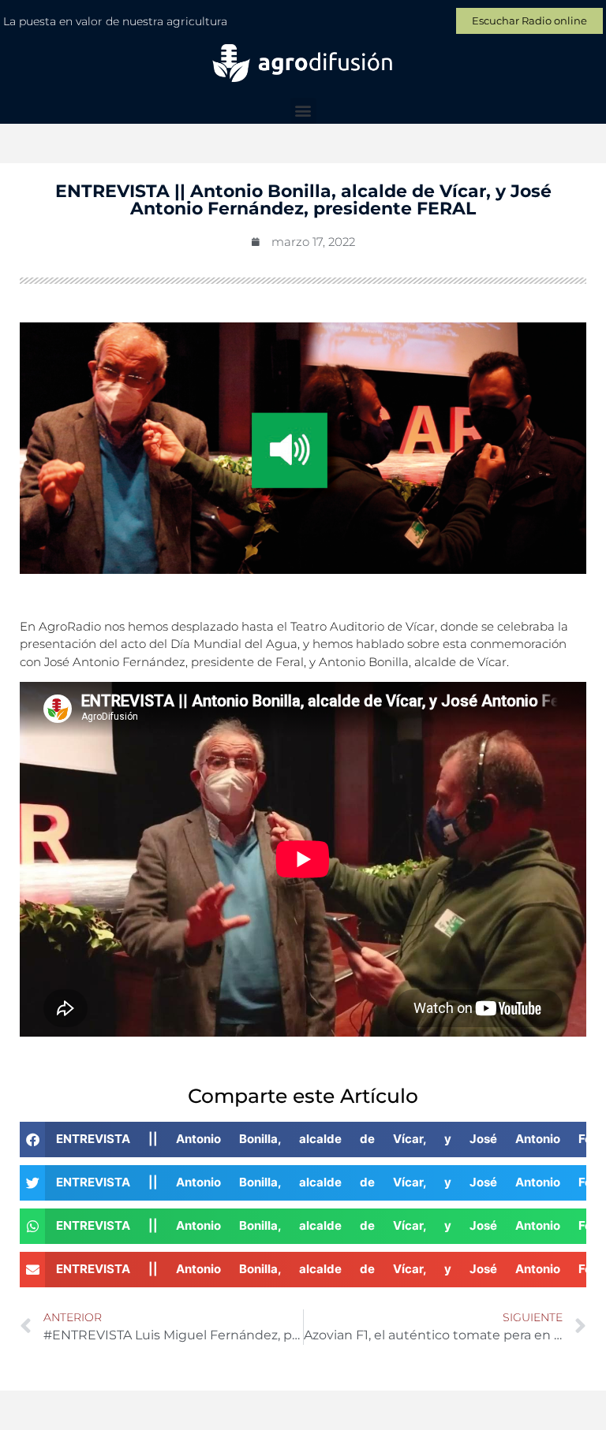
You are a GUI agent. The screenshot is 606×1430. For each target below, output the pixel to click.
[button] (303, 111)
